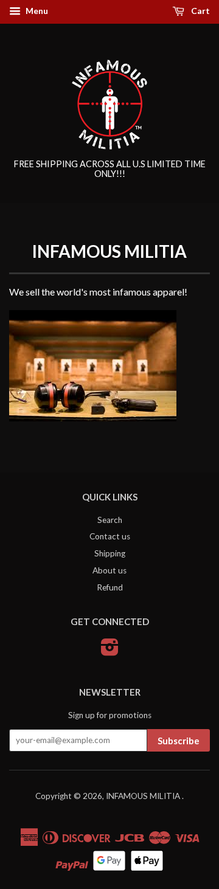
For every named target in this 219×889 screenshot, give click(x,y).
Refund (110, 587)
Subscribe (179, 740)
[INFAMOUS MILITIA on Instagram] (109, 651)
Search (109, 520)
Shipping (109, 553)
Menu (36, 10)
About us (109, 570)
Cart (199, 10)
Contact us (109, 536)
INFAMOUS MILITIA (144, 796)
